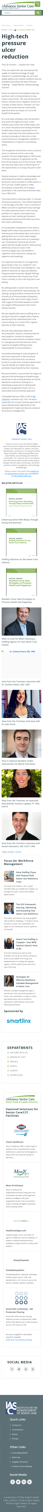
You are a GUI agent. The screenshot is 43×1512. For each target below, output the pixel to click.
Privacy (15, 1438)
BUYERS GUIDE (16, 1075)
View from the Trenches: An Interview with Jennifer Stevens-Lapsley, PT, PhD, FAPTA (21, 803)
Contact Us (17, 1425)
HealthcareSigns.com (16, 1230)
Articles (29, 25)
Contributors (17, 1429)
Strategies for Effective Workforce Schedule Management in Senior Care (27, 982)
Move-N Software (14, 1185)
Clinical (18, 852)
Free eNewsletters (20, 1453)
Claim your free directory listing (19, 1340)
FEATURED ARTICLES (19, 1052)
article (31, 187)
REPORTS (14, 1061)
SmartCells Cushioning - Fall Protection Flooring (19, 1310)
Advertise (16, 1457)
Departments (18, 25)
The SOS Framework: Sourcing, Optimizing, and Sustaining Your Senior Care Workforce (27, 909)
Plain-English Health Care (22, 476)
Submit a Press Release (22, 1466)
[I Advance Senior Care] (18, 5)
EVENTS (13, 1066)
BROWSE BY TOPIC (18, 1057)
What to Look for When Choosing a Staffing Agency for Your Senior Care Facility (19, 641)
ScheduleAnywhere (15, 1270)
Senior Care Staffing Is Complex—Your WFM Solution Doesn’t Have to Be (27, 944)
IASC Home (6, 25)
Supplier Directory (20, 1462)
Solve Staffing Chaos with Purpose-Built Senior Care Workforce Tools (27, 877)
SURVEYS (14, 1070)
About (14, 1434)
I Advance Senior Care (27, 30)
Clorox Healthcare (14, 1142)
